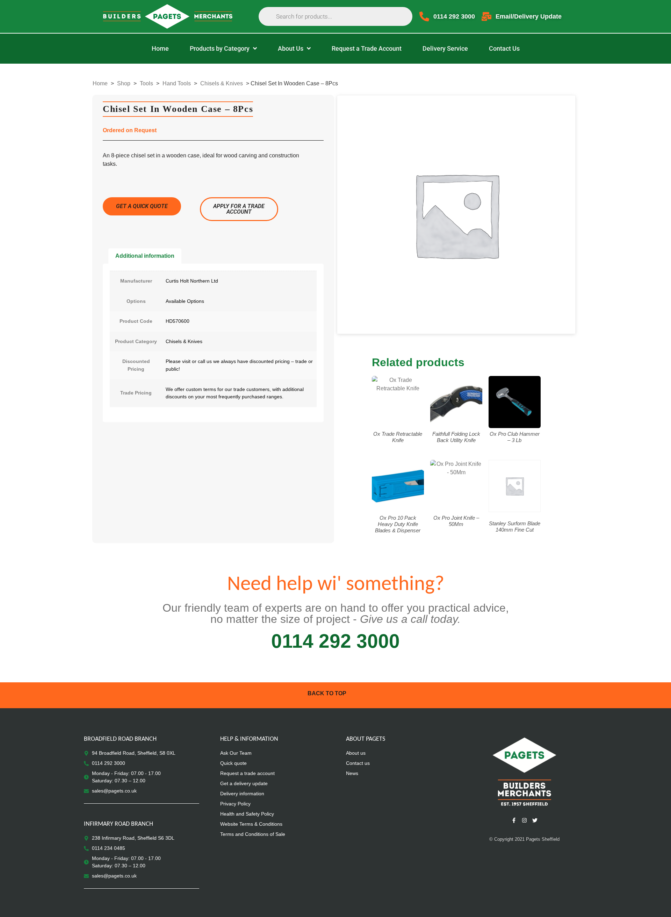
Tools (146, 83)
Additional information (144, 256)
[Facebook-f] (513, 820)
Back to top (327, 693)
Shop (123, 83)
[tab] (144, 256)
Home (100, 83)
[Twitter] (534, 820)
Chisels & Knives (221, 83)
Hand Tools (177, 83)
